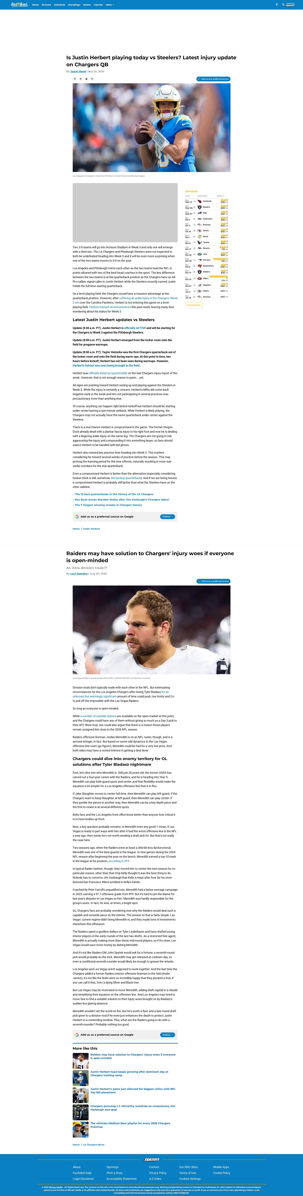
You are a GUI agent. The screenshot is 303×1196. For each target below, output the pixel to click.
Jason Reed (78, 71)
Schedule (59, 4)
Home (76, 528)
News (35, 4)
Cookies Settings (190, 1178)
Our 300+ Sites (188, 1167)
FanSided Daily (82, 1173)
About (76, 1167)
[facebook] (277, 4)
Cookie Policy (221, 1173)
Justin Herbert (91, 528)
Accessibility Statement (121, 1178)
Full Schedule (194, 305)
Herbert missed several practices (110, 307)
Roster (87, 4)
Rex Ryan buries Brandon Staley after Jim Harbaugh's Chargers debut (122, 499)
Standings (74, 4)
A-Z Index (155, 1178)
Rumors (46, 4)
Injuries (98, 4)
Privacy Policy (158, 1173)
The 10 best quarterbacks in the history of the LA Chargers (114, 494)
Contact (154, 1167)
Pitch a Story (114, 1173)
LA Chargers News (93, 1144)
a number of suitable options (98, 716)
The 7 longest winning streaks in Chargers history (108, 505)
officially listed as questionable (108, 373)
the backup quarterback (126, 478)
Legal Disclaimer (83, 1178)
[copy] (92, 79)
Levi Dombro (79, 573)
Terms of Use (187, 1173)
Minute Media (56, 1187)
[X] (283, 4)
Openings (112, 1167)
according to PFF (118, 861)
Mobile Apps (221, 1167)
